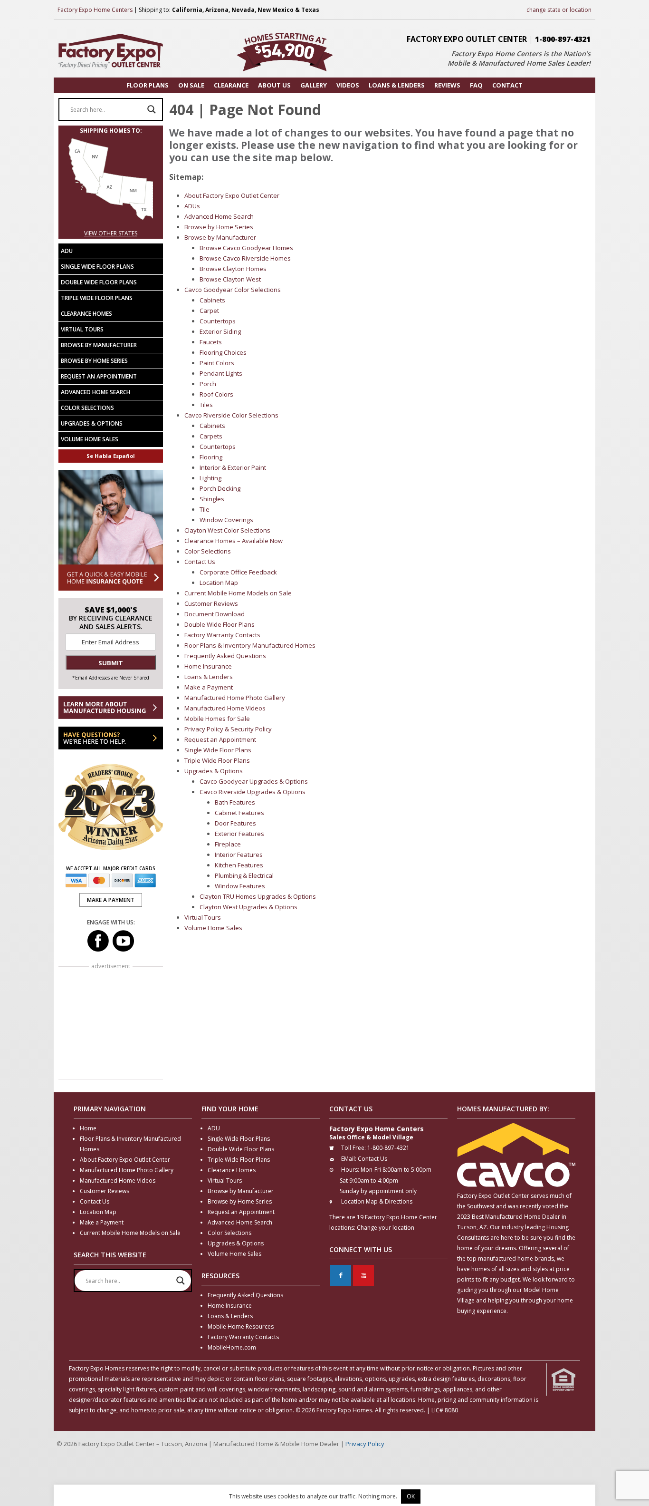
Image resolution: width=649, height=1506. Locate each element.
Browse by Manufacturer (220, 237)
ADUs (192, 206)
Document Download (214, 614)
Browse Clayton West (230, 279)
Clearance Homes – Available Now (233, 540)
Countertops (218, 321)
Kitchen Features (239, 865)
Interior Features (239, 854)
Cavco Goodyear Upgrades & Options (254, 781)
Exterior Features (239, 833)
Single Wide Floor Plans (217, 750)
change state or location (559, 10)
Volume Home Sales (213, 927)
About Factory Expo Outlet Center (231, 195)
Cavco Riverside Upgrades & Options (252, 791)
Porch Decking (220, 488)
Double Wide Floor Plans (219, 624)
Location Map (219, 582)
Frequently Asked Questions (225, 655)
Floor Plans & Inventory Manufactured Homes (249, 645)
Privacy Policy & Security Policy (228, 729)
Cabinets (212, 300)
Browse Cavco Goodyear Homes (246, 247)
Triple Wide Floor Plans (217, 760)
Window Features (240, 886)
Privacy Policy (364, 1443)
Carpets (211, 436)
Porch (208, 383)
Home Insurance (208, 666)
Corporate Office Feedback (238, 572)
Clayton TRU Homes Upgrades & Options (258, 896)
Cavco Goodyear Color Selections (232, 289)
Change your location (385, 1228)
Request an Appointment (220, 739)
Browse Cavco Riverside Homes (245, 258)
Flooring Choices (223, 352)
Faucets (211, 342)
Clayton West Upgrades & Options (248, 907)
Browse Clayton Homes (233, 268)
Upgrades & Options (213, 771)
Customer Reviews (211, 603)
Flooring (211, 457)
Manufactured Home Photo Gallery (234, 697)
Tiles (206, 404)
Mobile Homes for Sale (217, 718)
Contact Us (199, 561)
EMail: (348, 1159)
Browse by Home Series (218, 227)
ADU (67, 251)
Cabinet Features (239, 812)
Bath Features (235, 802)
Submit (110, 663)
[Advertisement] (110, 1023)
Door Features (235, 823)
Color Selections (207, 551)
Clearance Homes (86, 314)
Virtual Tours (202, 917)
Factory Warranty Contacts (222, 635)
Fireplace (228, 844)
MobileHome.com (232, 1347)
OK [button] (411, 1496)
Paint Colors (217, 363)
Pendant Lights (221, 373)
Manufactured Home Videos (225, 708)
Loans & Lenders (208, 676)
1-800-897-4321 (563, 39)
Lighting (210, 478)
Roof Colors (216, 394)
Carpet (209, 310)
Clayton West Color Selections (227, 530)
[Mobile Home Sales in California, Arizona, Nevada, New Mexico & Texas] (110, 223)
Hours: (350, 1170)
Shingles (212, 499)
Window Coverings (226, 519)
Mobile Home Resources (241, 1326)
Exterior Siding (220, 331)
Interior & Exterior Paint (233, 467)
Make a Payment (208, 687)
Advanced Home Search (219, 216)
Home (88, 1128)
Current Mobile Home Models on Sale (238, 593)
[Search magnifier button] (151, 109)
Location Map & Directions (376, 1201)
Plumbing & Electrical (244, 875)
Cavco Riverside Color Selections (231, 415)
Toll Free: (353, 1148)
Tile (205, 509)
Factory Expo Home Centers (95, 10)
